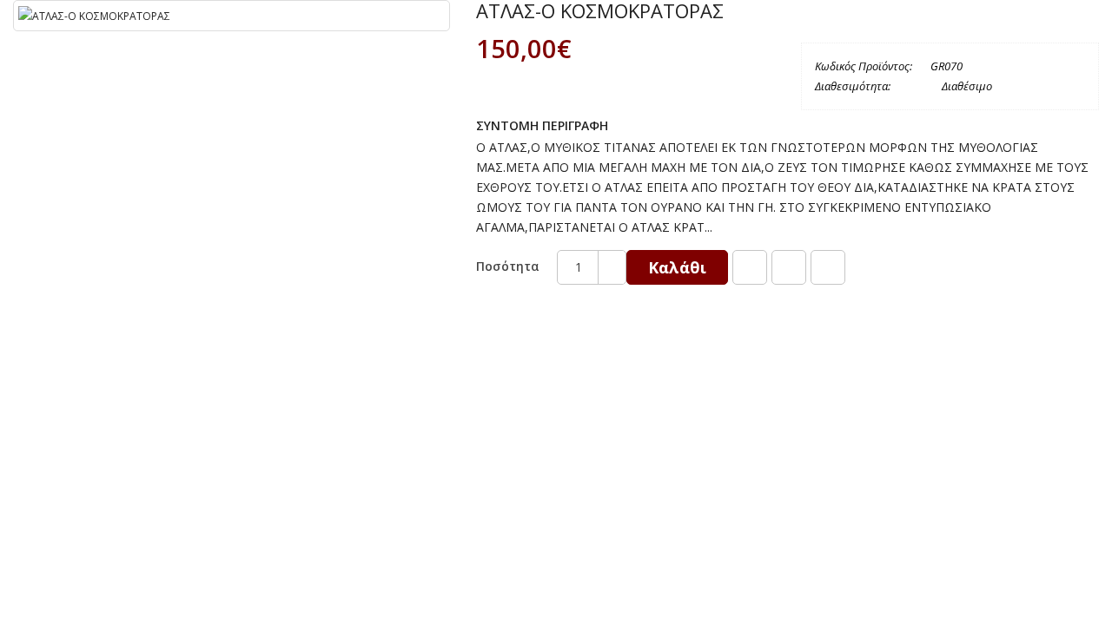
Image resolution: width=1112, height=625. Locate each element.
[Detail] (828, 267)
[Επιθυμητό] (749, 267)
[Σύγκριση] (788, 267)
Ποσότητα (507, 266)
